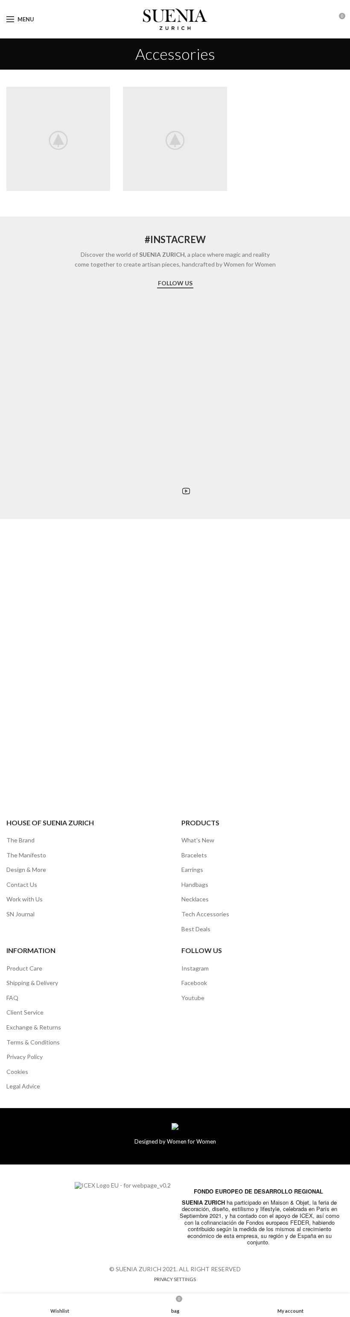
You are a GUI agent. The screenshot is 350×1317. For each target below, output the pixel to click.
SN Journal (20, 914)
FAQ (12, 997)
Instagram (195, 968)
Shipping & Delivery (32, 982)
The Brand (20, 840)
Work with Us (24, 899)
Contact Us (21, 884)
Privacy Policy (24, 1056)
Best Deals (195, 929)
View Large (103, 93)
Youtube (192, 997)
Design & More (26, 869)
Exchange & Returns (33, 1027)
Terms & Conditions (33, 1042)
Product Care (24, 968)
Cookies (17, 1071)
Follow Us (175, 283)
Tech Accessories (205, 914)
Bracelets (194, 855)
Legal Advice (23, 1086)
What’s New (197, 840)
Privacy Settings (175, 1279)
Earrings (192, 869)
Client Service (25, 1012)
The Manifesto (26, 855)
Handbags (194, 884)
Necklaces (195, 899)
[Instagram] (163, 491)
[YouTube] (186, 490)
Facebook (194, 982)
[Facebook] (174, 491)
